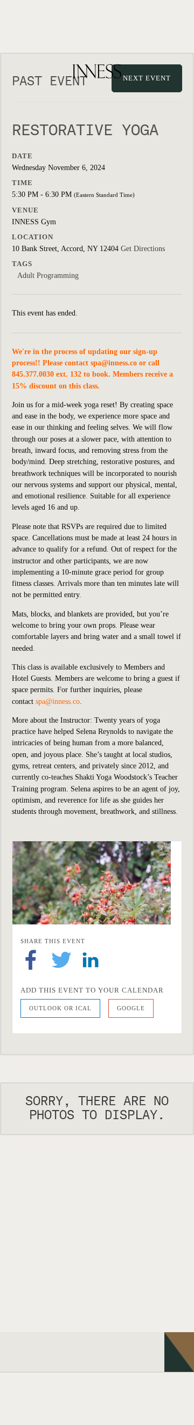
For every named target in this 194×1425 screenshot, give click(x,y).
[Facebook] (30, 959)
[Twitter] (61, 959)
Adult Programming (48, 275)
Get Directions (143, 249)
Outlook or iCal (60, 1008)
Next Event (147, 78)
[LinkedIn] (90, 959)
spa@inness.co (114, 363)
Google (131, 1008)
